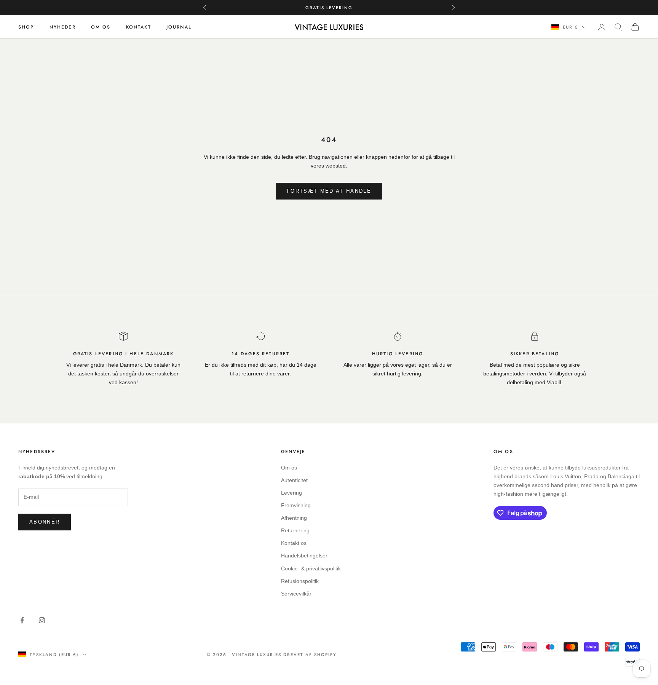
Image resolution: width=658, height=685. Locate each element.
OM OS (101, 27)
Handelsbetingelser (304, 555)
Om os (289, 468)
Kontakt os (294, 543)
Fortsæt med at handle (329, 191)
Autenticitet (294, 480)
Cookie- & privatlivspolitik (311, 568)
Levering (291, 493)
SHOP (26, 27)
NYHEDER (63, 27)
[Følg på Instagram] (42, 620)
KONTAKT (138, 27)
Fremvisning (296, 505)
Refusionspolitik (300, 581)
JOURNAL (179, 27)
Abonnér (44, 522)
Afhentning (294, 518)
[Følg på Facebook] (22, 620)
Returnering (295, 530)
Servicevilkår (296, 594)
